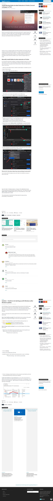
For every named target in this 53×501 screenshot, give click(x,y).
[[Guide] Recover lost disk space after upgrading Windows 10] (7, 222)
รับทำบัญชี (41, 53)
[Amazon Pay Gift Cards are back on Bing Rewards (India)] (40, 17)
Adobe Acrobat (9, 215)
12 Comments (14, 304)
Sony (43, 26)
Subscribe (41, 92)
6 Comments (13, 8)
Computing (44, 21)
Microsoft (3, 472)
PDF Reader (14, 215)
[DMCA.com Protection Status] (42, 499)
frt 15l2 (41, 40)
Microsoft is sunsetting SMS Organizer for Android (46, 13)
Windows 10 (9, 404)
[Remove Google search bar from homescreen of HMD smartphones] (40, 32)
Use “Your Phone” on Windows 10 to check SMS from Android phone (19, 229)
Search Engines (48, 312)
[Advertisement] (16, 43)
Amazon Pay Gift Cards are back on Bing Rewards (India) (47, 18)
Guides (3, 227)
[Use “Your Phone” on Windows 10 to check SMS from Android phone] (19, 222)
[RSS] (46, 6)
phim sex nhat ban (42, 51)
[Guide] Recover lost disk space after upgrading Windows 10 (7, 229)
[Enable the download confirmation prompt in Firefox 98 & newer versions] (32, 440)
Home (4, 491)
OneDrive (6, 404)
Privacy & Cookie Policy (6, 494)
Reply (6, 248)
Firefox (27, 472)
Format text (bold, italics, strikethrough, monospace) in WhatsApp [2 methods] (44, 45)
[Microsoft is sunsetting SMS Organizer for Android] (40, 308)
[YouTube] (44, 6)
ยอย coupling (41, 47)
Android (44, 12)
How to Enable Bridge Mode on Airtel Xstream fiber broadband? (47, 23)
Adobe (5, 215)
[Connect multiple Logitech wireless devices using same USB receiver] (32, 222)
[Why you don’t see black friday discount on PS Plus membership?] (40, 322)
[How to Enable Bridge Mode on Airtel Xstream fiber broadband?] (40, 22)
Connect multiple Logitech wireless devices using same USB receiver (31, 229)
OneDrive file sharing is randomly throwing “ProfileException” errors (18, 418)
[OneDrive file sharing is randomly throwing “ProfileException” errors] (19, 412)
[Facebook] (40, 6)
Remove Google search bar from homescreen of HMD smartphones (47, 33)
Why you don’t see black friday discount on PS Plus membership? (47, 28)
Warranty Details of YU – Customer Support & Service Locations (45, 48)
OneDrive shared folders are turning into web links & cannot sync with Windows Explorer (7, 474)
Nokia (45, 31)
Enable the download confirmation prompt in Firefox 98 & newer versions (31, 474)
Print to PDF (18, 215)
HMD (43, 31)
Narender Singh (35, 33)
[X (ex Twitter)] (42, 6)
